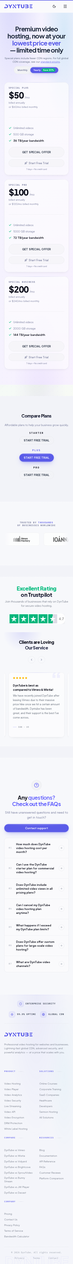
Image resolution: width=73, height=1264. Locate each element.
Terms (36, 1258)
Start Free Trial (39, 163)
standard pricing (50, 61)
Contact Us (10, 1219)
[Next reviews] (41, 659)
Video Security (12, 1100)
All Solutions (46, 1117)
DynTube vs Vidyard (15, 1161)
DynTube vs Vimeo (14, 1150)
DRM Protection (13, 1123)
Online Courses (48, 1083)
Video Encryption (14, 1117)
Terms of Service (13, 1230)
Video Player (11, 1089)
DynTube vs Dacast (15, 1192)
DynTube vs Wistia (14, 1155)
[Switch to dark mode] (54, 6)
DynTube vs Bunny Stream (14, 1179)
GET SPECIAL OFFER (36, 152)
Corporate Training (50, 1089)
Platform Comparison (51, 1178)
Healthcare (45, 1100)
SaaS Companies (49, 1094)
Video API (9, 1111)
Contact (53, 1258)
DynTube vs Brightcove (17, 1167)
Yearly (43, 69)
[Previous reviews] (31, 659)
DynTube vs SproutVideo (18, 1172)
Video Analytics (13, 1094)
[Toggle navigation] (65, 6)
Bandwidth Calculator (16, 1236)
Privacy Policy (12, 1225)
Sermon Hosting (48, 1111)
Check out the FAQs (36, 804)
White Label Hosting (15, 1128)
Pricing (8, 1213)
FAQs (42, 1167)
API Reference (47, 1161)
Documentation (48, 1155)
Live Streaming (12, 1106)
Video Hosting (12, 1083)
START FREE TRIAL (36, 440)
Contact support (36, 828)
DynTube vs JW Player (16, 1186)
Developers (45, 1106)
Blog (42, 1150)
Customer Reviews (50, 1172)
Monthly (22, 69)
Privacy (19, 1258)
